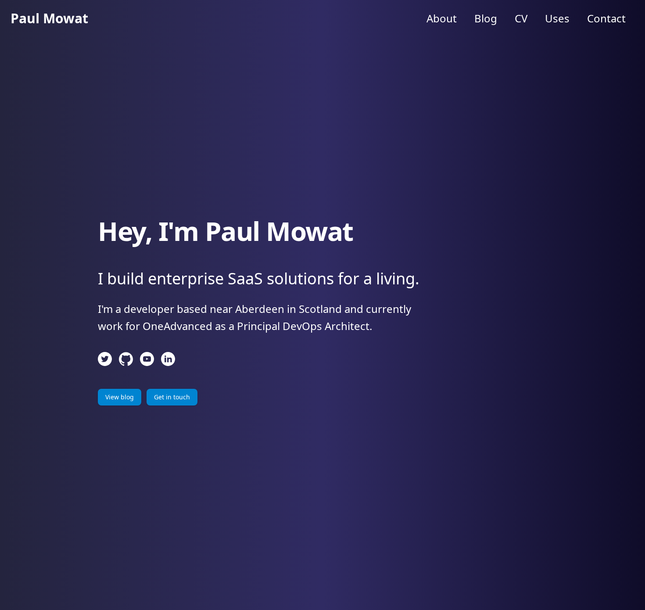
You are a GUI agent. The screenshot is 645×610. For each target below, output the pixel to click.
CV (521, 18)
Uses (557, 18)
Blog (485, 18)
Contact (606, 18)
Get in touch (172, 397)
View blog (119, 397)
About (441, 18)
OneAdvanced (177, 326)
